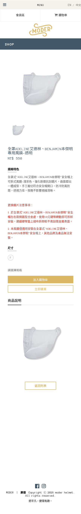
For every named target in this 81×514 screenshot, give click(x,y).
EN (69, 5)
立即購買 (40, 289)
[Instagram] (43, 486)
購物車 (63, 15)
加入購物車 (40, 280)
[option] (18, 129)
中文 (78, 5)
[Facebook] (37, 486)
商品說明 (14, 300)
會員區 (20, 15)
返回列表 (40, 385)
